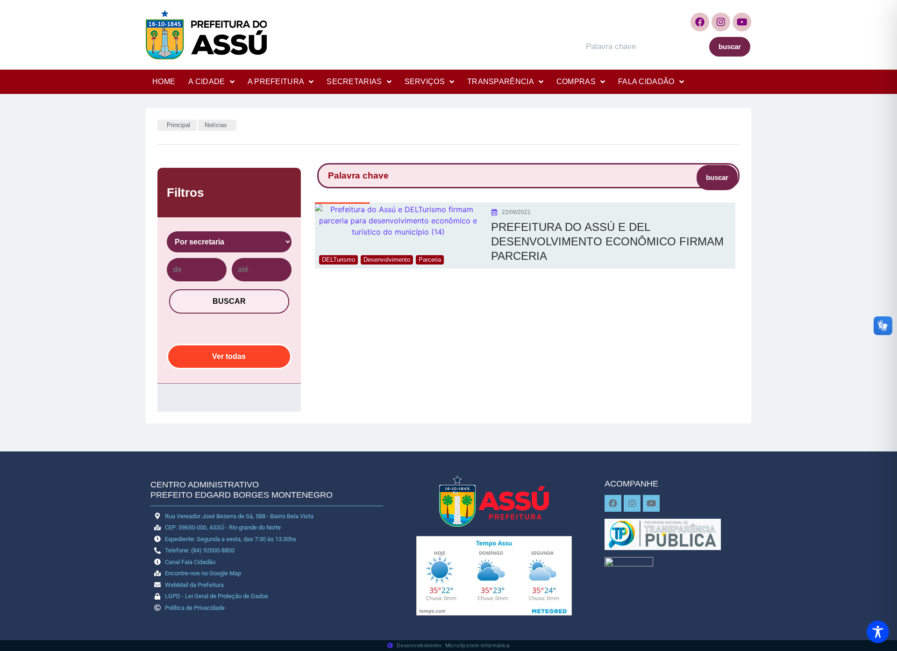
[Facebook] (700, 22)
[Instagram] (721, 22)
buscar (730, 46)
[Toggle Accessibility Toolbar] (878, 632)
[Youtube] (742, 22)
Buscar (229, 301)
